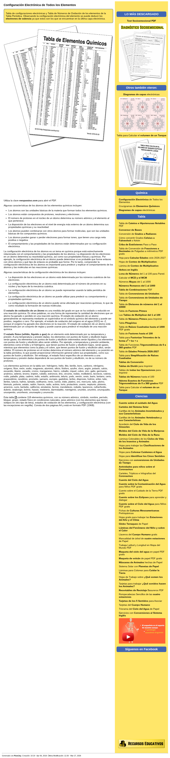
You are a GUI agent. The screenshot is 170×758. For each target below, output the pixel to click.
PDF (135, 289)
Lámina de (139, 265)
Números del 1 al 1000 (135, 281)
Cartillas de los (140, 419)
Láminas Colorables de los (141, 440)
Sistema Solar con (139, 566)
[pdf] (16, 397)
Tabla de (139, 293)
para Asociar (140, 601)
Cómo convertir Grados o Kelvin (137, 239)
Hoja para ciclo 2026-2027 (142, 257)
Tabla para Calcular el (141, 135)
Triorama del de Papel (139, 609)
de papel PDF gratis (140, 558)
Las (139, 315)
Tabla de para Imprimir (140, 319)
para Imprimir (136, 366)
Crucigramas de (139, 206)
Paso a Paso (138, 244)
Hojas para (140, 452)
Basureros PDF (141, 590)
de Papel (133, 523)
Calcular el (133, 277)
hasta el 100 (136, 376)
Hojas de (138, 261)
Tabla (128, 323)
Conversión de (137, 234)
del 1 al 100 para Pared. (142, 273)
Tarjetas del (134, 605)
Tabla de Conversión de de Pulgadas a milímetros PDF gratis (141, 251)
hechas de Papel (140, 562)
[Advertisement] (58, 173)
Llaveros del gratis (138, 534)
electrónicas (141, 94)
